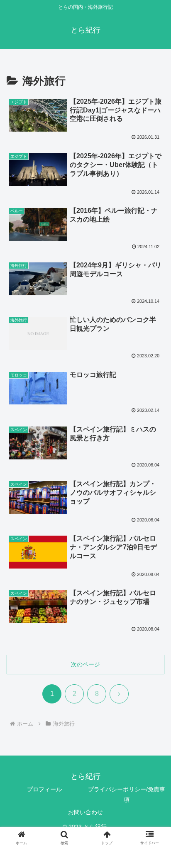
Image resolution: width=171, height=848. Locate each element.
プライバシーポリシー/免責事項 (126, 794)
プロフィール (44, 789)
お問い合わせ (85, 812)
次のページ (85, 664)
